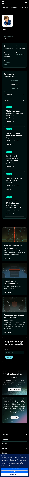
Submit (9, 357)
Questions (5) (14, 84)
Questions (14, 7)
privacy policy (13, 457)
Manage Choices (14, 474)
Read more (9, 121)
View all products (15, 389)
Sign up (14, 417)
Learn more (7, 292)
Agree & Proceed (14, 468)
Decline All (14, 471)
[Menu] (26, 2)
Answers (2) (14, 88)
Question (8, 106)
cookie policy (6, 465)
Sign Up (6, 258)
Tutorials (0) (14, 80)
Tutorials (5, 7)
